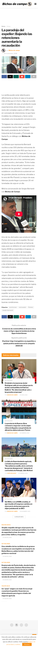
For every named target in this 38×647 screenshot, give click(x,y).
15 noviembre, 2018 (10, 53)
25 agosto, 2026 (7, 537)
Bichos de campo (14, 50)
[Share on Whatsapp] (16, 76)
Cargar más (19, 517)
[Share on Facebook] (4, 76)
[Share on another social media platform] (33, 76)
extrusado (22, 307)
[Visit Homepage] (17, 4)
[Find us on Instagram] (26, 625)
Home (3, 26)
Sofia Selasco (11, 473)
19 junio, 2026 (23, 395)
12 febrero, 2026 (23, 473)
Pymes (30, 307)
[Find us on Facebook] (11, 625)
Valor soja (6, 586)
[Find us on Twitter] (16, 625)
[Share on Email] (22, 76)
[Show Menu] (35, 4)
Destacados (6, 525)
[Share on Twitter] (10, 76)
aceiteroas (13, 307)
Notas (8, 26)
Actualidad (8, 380)
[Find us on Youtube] (21, 625)
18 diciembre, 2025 (25, 511)
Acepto (27, 644)
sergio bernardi (8, 310)
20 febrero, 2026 (24, 433)
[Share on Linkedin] (28, 76)
